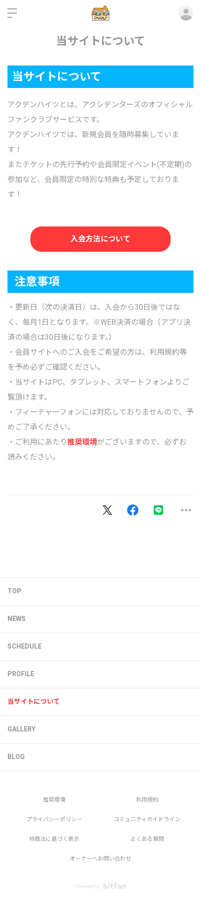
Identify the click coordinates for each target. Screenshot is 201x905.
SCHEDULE (24, 646)
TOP (14, 591)
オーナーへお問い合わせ (100, 858)
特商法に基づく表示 (54, 839)
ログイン (186, 13)
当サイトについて (33, 701)
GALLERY (21, 729)
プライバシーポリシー (54, 819)
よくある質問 (147, 839)
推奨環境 (82, 442)
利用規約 (147, 799)
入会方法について (100, 238)
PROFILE (20, 674)
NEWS (16, 618)
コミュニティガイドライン (147, 819)
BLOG (16, 756)
